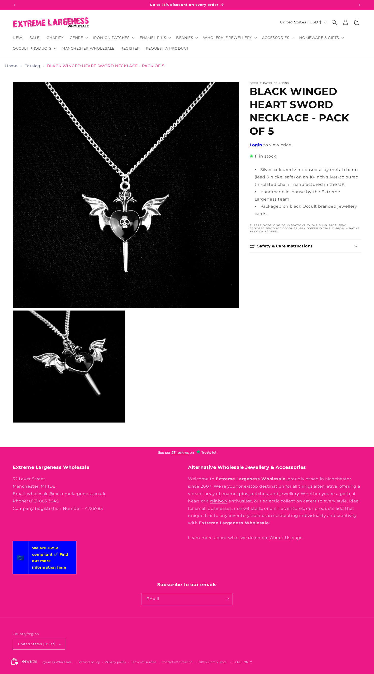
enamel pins (234, 493)
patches (259, 493)
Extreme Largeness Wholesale (48, 662)
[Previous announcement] (14, 5)
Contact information (177, 662)
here (61, 567)
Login (256, 145)
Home (11, 65)
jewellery (289, 493)
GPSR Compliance (213, 662)
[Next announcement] (359, 5)
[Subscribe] (227, 599)
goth (345, 493)
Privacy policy (115, 662)
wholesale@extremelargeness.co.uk (66, 493)
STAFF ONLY (242, 662)
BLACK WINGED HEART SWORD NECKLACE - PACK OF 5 (105, 65)
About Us (280, 537)
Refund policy (89, 662)
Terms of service (143, 662)
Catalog (32, 65)
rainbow (218, 500)
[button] (78, 37)
